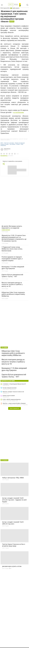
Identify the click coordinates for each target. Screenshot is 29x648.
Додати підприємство (14, 408)
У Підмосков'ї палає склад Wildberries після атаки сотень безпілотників (12, 249)
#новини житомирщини (20, 143)
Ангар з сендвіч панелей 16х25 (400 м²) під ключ (13, 523)
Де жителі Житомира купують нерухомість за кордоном (12, 227)
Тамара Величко (7, 148)
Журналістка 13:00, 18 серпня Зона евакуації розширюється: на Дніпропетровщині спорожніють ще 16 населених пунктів (14, 238)
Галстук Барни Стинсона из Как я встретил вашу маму (13, 545)
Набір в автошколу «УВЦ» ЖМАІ (13, 478)
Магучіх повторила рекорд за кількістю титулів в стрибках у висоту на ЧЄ (12, 284)
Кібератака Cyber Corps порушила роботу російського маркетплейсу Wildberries (13, 294)
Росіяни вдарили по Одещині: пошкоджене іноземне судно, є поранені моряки (12, 258)
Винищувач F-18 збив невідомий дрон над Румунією (13, 267)
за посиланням (18, 112)
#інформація (3, 145)
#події (22, 144)
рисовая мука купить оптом (11, 566)
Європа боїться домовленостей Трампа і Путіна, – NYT (12, 275)
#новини (18, 144)
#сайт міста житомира (9, 143)
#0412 (2, 143)
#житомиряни (12, 144)
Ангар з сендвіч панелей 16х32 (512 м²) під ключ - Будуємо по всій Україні (14, 500)
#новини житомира (5, 144)
